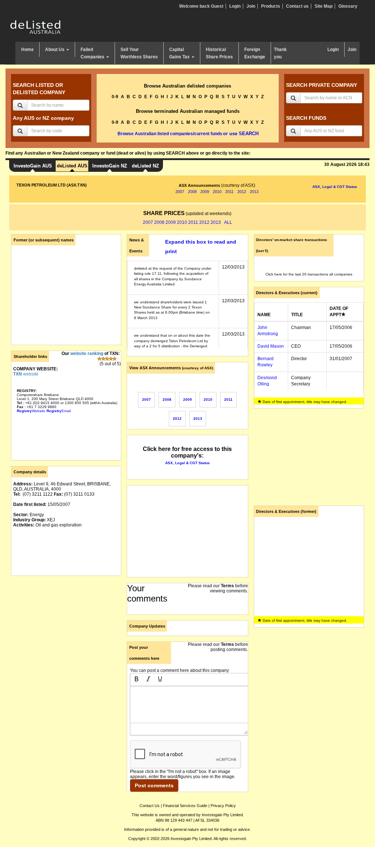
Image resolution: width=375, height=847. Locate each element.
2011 (229, 191)
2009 (204, 191)
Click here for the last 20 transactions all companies (309, 274)
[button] (136, 679)
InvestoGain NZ (109, 166)
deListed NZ (145, 166)
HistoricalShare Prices (219, 53)
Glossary (347, 6)
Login (235, 6)
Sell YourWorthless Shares (139, 53)
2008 (192, 191)
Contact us (297, 6)
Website (31, 411)
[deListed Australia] (35, 26)
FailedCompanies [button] (93, 53)
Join (250, 6)
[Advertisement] (66, 627)
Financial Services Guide (185, 805)
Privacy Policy (223, 805)
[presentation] (136, 679)
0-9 (115, 96)
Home (27, 49)
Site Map (324, 6)
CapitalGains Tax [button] (180, 53)
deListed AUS (72, 166)
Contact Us (150, 805)
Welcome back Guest (201, 6)
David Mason (270, 346)
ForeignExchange (254, 53)
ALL (228, 222)
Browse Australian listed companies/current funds (170, 133)
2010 (217, 191)
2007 (179, 191)
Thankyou (280, 53)
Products (270, 6)
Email (59, 411)
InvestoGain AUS (33, 166)
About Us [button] (55, 49)
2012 (241, 191)
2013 (254, 191)
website (25, 374)
